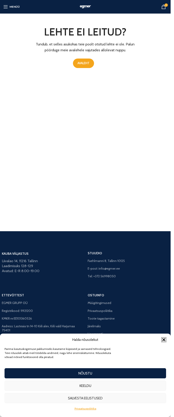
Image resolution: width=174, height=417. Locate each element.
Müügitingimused (99, 303)
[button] (164, 339)
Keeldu (85, 386)
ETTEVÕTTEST (13, 295)
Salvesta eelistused (85, 398)
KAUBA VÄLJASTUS (15, 254)
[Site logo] (85, 6)
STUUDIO (95, 253)
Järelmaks (94, 326)
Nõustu (85, 373)
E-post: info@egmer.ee (104, 268)
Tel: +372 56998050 (102, 276)
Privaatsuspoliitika (85, 408)
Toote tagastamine (101, 318)
